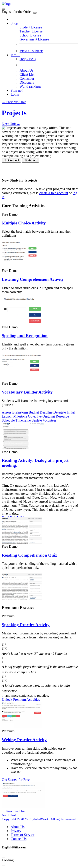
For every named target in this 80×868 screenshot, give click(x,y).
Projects (14, 113)
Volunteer (49, 420)
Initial (71, 412)
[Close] (35, 13)
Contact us (27, 78)
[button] (40, 645)
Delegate (59, 412)
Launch (7, 416)
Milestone (20, 416)
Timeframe (23, 420)
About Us (26, 70)
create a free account (53, 193)
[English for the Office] (7, 4)
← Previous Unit (14, 102)
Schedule (8, 420)
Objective (35, 416)
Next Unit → (11, 124)
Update (37, 420)
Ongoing (48, 416)
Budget (34, 412)
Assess (6, 412)
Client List (27, 74)
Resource (62, 416)
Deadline (46, 412)
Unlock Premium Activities (21, 699)
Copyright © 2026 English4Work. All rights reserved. (39, 819)
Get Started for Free (16, 779)
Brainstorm (20, 412)
